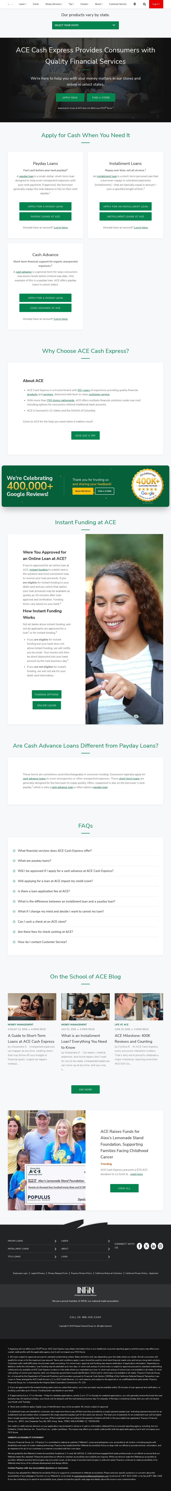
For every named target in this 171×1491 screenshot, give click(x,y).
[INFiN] (85, 1291)
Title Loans (14, 1256)
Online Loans (46, 705)
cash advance (24, 272)
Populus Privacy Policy (81, 1273)
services (48, 394)
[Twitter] (145, 1246)
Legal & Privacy (38, 1273)
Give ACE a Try (85, 435)
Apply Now (70, 97)
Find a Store (101, 97)
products (32, 394)
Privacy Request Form (58, 1273)
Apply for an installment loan (125, 206)
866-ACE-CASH (91, 1317)
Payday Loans (15, 1241)
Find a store (104, 491)
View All (124, 1188)
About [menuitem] (98, 4)
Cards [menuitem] (36, 4)
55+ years (84, 390)
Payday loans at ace (45, 216)
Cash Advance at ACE (45, 308)
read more (136, 1174)
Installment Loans (18, 1248)
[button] (85, 851)
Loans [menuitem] (22, 4)
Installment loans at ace (125, 216)
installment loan (107, 176)
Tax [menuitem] (70, 4)
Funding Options (47, 694)
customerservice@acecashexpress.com (91, 1476)
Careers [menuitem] (84, 4)
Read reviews (83, 491)
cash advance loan (62, 787)
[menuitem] (134, 4)
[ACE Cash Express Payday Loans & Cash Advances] (11, 4)
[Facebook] (138, 1246)
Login (64, 1256)
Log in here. (61, 227)
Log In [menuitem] (155, 4)
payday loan (26, 176)
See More (85, 1089)
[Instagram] (159, 1246)
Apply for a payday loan (45, 206)
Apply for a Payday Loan (45, 298)
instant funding (39, 570)
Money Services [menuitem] (53, 4)
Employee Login (20, 1273)
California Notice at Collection (108, 1273)
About (64, 1248)
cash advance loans (34, 778)
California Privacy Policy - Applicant (142, 1273)
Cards (64, 1241)
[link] (32, 1030)
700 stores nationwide (60, 400)
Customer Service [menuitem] (117, 4)
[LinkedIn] (152, 1246)
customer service (99, 394)
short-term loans (129, 778)
